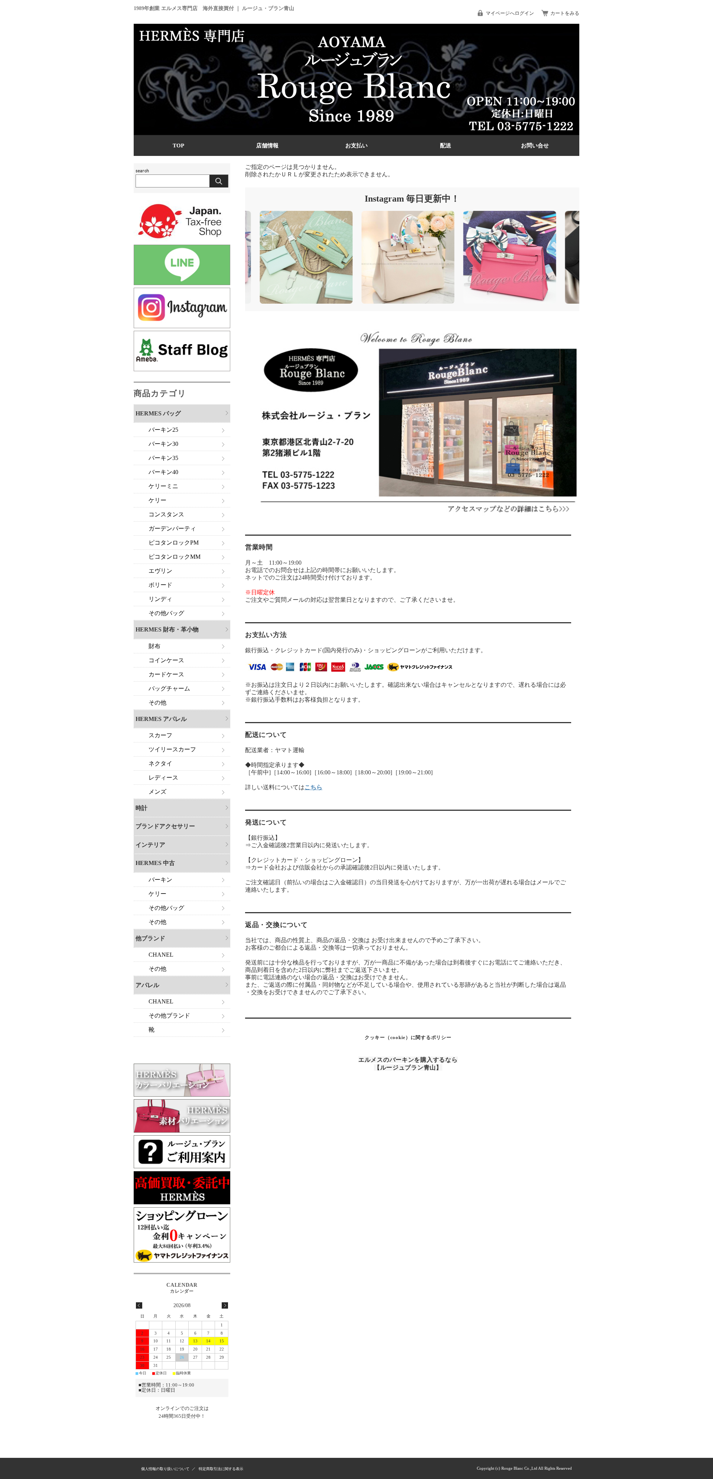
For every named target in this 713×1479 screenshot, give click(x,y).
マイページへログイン (510, 13)
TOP (178, 145)
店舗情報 (267, 145)
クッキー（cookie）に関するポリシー (408, 1037)
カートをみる (564, 13)
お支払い (356, 145)
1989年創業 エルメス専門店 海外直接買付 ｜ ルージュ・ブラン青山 (214, 8)
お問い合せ (535, 145)
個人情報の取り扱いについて (165, 1469)
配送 (445, 145)
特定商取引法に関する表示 (221, 1469)
